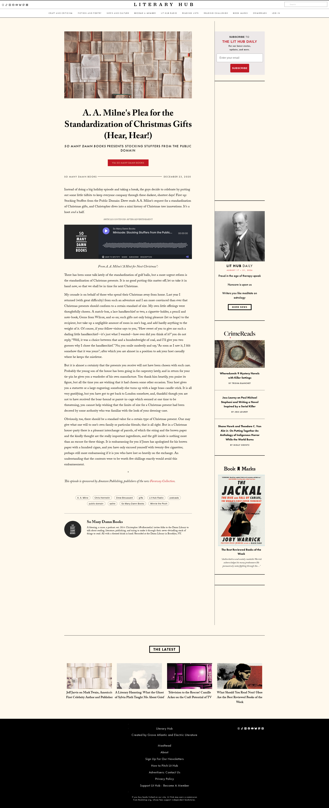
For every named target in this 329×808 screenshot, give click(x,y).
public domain (96, 503)
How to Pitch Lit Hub (164, 765)
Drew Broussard (124, 497)
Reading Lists (190, 13)
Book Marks (240, 13)
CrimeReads (260, 13)
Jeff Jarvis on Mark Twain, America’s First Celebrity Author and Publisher (89, 695)
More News (239, 307)
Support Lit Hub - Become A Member (164, 785)
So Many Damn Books (80, 176)
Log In (276, 13)
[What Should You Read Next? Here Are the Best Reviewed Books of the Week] (239, 685)
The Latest (164, 649)
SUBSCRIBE (239, 68)
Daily (240, 265)
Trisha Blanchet (241, 383)
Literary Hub (164, 4)
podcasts (174, 497)
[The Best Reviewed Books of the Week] (241, 511)
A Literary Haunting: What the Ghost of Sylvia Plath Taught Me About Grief (139, 695)
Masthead (164, 745)
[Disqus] (128, 581)
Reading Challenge (216, 13)
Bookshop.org (144, 799)
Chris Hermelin (102, 497)
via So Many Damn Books (128, 162)
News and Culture (118, 13)
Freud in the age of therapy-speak (239, 276)
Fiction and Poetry (90, 13)
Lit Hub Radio (169, 13)
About (164, 752)
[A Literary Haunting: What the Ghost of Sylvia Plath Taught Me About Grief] (139, 685)
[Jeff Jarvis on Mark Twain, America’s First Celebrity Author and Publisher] (89, 685)
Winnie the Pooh (158, 503)
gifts (141, 497)
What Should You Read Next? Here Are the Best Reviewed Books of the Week (240, 697)
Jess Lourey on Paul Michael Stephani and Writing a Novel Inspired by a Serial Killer (239, 402)
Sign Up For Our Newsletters (164, 759)
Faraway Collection (162, 481)
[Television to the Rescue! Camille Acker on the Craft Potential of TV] (189, 685)
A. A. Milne (82, 497)
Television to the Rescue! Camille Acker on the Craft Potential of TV (189, 695)
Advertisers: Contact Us (164, 772)
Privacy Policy (164, 779)
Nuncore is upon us (240, 284)
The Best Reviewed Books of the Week (241, 552)
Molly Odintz (241, 445)
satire (112, 503)
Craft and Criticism (61, 13)
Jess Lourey (241, 412)
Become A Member (145, 13)
